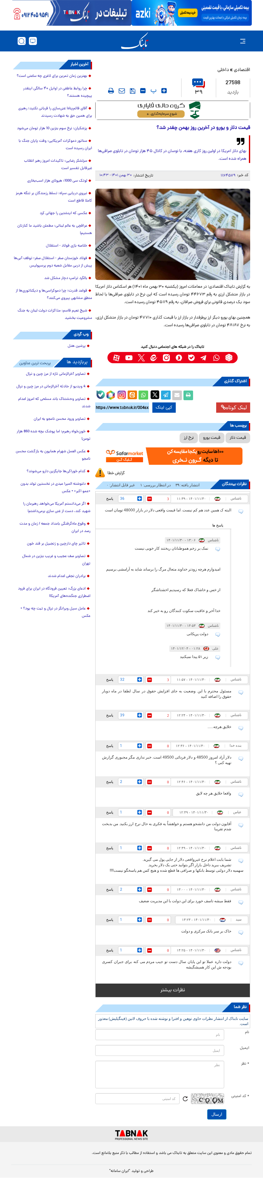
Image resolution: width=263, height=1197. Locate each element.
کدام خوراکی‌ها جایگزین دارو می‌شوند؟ (56, 471)
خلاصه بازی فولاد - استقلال (66, 246)
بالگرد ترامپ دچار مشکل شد (65, 278)
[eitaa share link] (132, 395)
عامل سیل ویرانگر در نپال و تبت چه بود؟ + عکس (55, 612)
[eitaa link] (154, 358)
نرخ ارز (189, 438)
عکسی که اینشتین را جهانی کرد (63, 213)
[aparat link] (116, 358)
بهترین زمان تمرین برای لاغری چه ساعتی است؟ (52, 76)
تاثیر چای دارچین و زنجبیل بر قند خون (56, 544)
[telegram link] (204, 358)
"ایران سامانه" (119, 1171)
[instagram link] (166, 358)
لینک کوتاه (236, 407)
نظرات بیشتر (172, 990)
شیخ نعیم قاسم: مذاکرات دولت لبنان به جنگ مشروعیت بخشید (55, 314)
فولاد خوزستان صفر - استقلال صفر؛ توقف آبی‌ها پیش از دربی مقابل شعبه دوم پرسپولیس (53, 262)
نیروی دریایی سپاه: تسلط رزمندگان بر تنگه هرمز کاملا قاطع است (54, 197)
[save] (132, 91)
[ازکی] (192, 13)
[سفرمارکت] (172, 456)
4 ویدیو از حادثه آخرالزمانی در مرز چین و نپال (51, 387)
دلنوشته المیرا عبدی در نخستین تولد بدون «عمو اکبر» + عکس (55, 487)
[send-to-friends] (122, 90)
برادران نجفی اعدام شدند (67, 576)
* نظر (245, 1064)
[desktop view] (33, 41)
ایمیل (244, 1048)
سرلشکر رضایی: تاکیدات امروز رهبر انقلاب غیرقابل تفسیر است (58, 164)
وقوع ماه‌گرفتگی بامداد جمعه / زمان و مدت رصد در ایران (55, 527)
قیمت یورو (211, 438)
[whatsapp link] (216, 358)
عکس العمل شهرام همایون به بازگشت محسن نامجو (53, 455)
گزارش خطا (116, 473)
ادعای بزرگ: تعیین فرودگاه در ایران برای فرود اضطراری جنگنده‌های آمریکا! (54, 592)
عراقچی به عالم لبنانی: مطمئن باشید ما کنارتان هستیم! (54, 229)
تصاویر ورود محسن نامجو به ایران (60, 419)
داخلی (223, 70)
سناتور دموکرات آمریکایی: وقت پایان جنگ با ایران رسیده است (55, 144)
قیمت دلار (238, 438)
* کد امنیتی (240, 1096)
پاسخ (109, 498)
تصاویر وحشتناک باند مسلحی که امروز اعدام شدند (54, 403)
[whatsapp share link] (143, 395)
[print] (110, 90)
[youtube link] (129, 358)
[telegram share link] (166, 395)
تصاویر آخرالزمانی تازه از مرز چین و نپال (56, 374)
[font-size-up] (164, 90)
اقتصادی (242, 70)
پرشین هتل (77, 346)
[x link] (141, 358)
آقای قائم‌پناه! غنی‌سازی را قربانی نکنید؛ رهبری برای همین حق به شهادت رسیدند (55, 112)
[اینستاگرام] (121, 394)
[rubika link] (229, 358)
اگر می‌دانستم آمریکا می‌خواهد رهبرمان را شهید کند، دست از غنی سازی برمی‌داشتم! (56, 507)
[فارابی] (172, 110)
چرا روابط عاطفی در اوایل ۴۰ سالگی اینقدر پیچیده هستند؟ (57, 92)
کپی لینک (164, 407)
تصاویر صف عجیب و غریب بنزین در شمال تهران (56, 560)
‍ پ (153, 91)
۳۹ (199, 92)
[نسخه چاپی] (188, 395)
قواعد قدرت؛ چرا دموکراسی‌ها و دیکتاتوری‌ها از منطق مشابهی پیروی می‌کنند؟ (54, 294)
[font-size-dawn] (143, 90)
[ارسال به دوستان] (177, 395)
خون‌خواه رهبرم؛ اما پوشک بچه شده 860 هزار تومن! (53, 435)
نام (247, 1032)
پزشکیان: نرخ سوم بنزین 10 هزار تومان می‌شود (52, 128)
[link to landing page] (134, 41)
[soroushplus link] (179, 358)
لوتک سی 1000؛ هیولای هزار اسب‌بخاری (57, 181)
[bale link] (191, 358)
